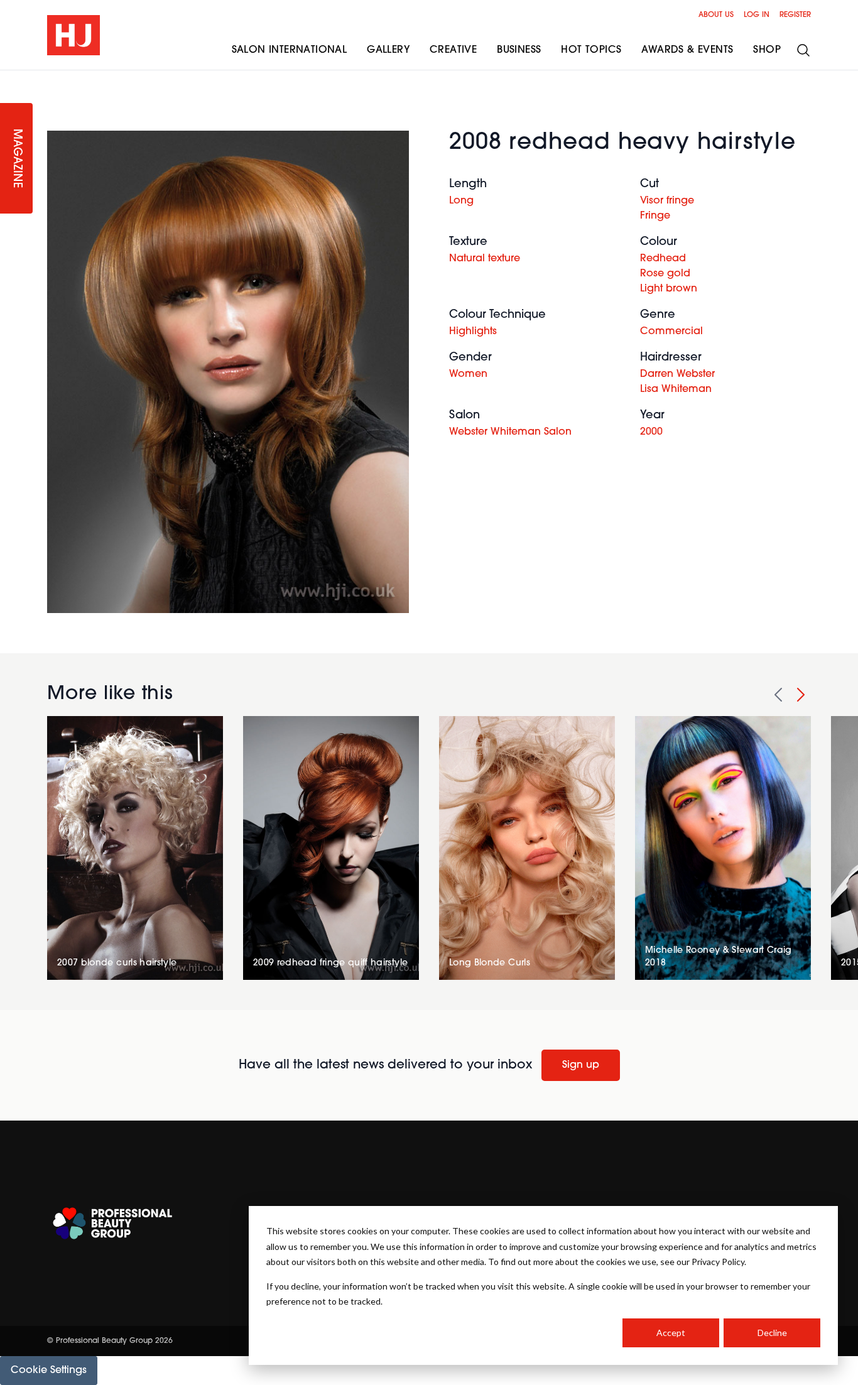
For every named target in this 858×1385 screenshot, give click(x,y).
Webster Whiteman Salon (510, 432)
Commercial (671, 332)
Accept (670, 1332)
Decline (772, 1332)
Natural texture (484, 259)
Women (468, 374)
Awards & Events (687, 50)
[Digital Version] (10, 78)
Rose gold (665, 274)
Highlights (473, 332)
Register (795, 15)
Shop (767, 50)
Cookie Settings (49, 1371)
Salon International (289, 50)
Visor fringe (667, 201)
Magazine (16, 158)
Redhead (663, 259)
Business (519, 50)
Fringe (655, 216)
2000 (651, 432)
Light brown (668, 289)
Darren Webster (677, 374)
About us (716, 15)
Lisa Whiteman (676, 389)
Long (461, 201)
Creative (453, 50)
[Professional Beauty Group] (112, 1223)
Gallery (388, 50)
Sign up (580, 1065)
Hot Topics (591, 50)
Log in (756, 15)
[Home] (73, 35)
